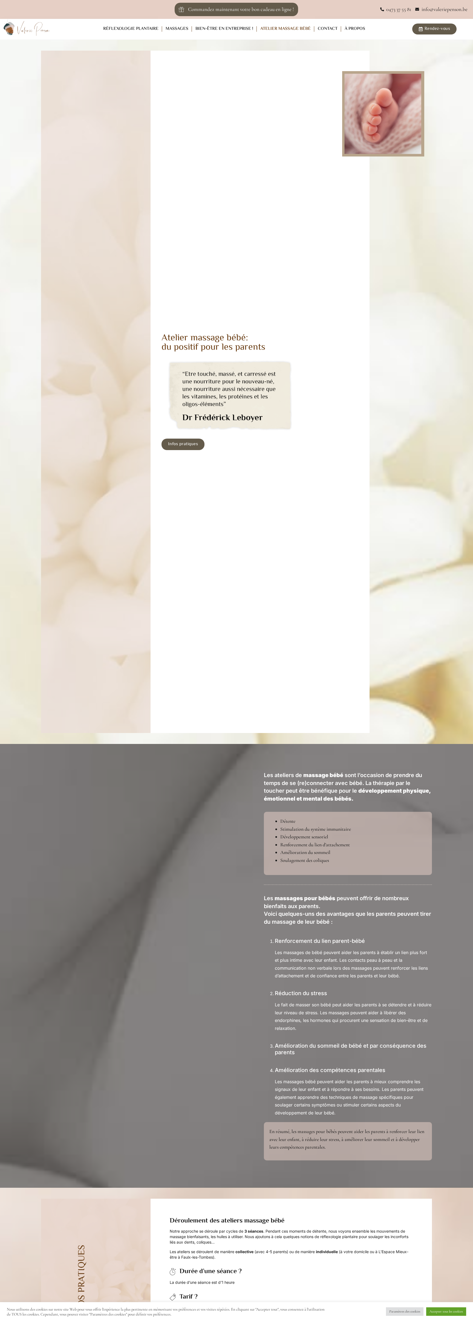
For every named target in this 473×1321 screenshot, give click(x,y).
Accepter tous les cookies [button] (446, 1311)
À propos (355, 28)
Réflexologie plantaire (130, 28)
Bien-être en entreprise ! (224, 28)
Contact (328, 28)
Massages (177, 28)
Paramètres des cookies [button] (404, 1311)
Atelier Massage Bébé (285, 28)
